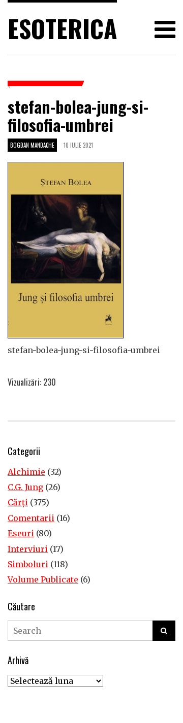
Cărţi (18, 502)
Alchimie (26, 472)
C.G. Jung (25, 487)
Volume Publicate (43, 579)
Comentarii (31, 518)
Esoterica (62, 28)
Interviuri (28, 549)
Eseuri (21, 533)
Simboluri (28, 564)
